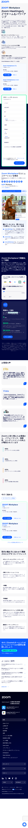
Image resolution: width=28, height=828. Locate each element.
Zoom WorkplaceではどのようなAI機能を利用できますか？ (12, 673)
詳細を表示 (4, 686)
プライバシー (6, 787)
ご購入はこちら (18, 518)
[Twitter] (6, 778)
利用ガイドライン (19, 787)
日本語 (4, 782)
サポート (5, 773)
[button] (24, 824)
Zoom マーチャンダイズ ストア (10, 757)
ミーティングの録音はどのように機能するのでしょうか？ (12, 681)
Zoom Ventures (6, 755)
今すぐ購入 (8, 75)
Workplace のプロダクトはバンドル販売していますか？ (12, 669)
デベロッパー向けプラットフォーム (11, 750)
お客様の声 (5, 725)
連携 (4, 733)
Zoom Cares (6, 745)
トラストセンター (12, 787)
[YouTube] (9, 778)
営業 (4, 768)
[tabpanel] (14, 220)
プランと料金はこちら (7, 653)
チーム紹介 (5, 728)
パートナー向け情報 (7, 735)
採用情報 (5, 730)
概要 (4, 719)
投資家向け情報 (6, 738)
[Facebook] (13, 778)
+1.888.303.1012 (14, 704)
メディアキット (6, 748)
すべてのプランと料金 (9, 498)
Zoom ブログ (6, 723)
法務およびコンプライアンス (7, 789)
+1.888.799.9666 (15, 702)
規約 (2, 787)
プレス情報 (5, 740)
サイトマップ (10, 791)
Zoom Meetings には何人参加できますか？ (11, 677)
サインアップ (19, 163)
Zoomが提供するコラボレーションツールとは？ (12, 665)
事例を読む (19, 383)
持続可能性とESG (7, 743)
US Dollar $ (18, 782)
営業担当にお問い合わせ (10, 650)
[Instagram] (16, 778)
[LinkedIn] (3, 778)
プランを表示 (6, 187)
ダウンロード (6, 764)
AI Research (6, 752)
